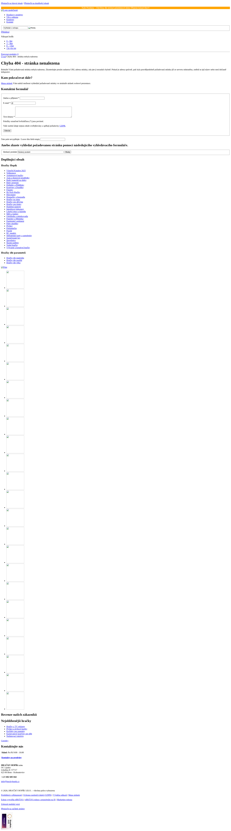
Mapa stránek (6, 83)
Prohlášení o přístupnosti (11, 795)
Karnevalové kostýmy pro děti (19, 734)
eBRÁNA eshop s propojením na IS (40, 800)
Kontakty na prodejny (11, 757)
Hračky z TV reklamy (15, 726)
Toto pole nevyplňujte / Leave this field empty (20, 139)
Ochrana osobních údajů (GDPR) (37, 795)
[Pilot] (4, 267)
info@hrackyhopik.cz (10, 781)
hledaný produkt (10, 152)
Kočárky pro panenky (15, 731)
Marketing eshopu (64, 800)
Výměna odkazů (60, 795)
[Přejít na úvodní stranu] (9, 10)
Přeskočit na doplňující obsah (36, 3)
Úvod (3, 56)
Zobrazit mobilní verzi (10, 804)
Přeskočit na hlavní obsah (12, 3)
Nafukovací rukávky (15, 736)
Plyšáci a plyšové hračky (16, 729)
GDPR (62, 126)
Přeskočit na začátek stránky (13, 809)
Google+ (5, 741)
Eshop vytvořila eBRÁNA (12, 800)
